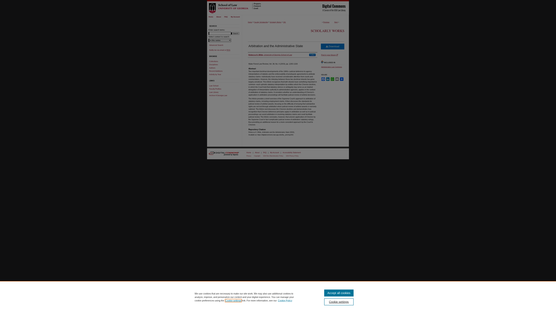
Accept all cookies (338, 293)
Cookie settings (233, 300)
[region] (278, 297)
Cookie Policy (285, 300)
